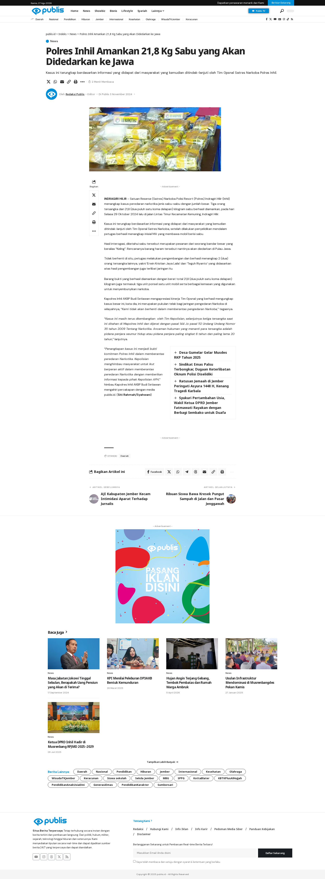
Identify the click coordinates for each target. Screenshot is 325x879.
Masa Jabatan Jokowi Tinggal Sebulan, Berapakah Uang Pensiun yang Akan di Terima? (73, 682)
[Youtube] (36, 856)
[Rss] (292, 19)
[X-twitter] (59, 856)
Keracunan (191, 19)
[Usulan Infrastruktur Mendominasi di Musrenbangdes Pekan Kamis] (251, 653)
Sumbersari (165, 785)
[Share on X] (48, 82)
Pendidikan (70, 19)
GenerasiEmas (103, 785)
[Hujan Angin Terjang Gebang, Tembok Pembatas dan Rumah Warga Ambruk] (192, 653)
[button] (274, 11)
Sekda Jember (144, 778)
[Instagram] (284, 19)
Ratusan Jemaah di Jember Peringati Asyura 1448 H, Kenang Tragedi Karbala (201, 386)
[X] (270, 19)
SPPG (181, 778)
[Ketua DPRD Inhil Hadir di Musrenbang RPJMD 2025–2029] (73, 717)
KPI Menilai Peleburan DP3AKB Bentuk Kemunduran (129, 680)
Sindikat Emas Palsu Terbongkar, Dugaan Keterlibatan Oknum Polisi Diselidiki (202, 369)
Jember (100, 19)
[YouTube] (275, 19)
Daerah (39, 19)
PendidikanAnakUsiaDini (68, 785)
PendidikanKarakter (135, 785)
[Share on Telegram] (187, 472)
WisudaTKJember (170, 19)
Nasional (53, 19)
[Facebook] (266, 19)
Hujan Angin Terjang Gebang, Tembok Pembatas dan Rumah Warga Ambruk (188, 682)
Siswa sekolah (116, 778)
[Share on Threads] (196, 472)
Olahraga (151, 19)
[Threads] (51, 856)
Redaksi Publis (75, 94)
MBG (166, 778)
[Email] (62, 82)
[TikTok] (288, 19)
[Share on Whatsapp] (55, 82)
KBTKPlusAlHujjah (230, 778)
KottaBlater (201, 778)
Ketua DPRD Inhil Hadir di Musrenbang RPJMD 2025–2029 (71, 744)
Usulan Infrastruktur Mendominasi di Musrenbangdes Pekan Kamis (250, 682)
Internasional (116, 19)
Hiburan (85, 19)
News (54, 41)
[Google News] (279, 19)
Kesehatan (134, 19)
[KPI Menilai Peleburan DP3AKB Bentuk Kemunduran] (133, 653)
